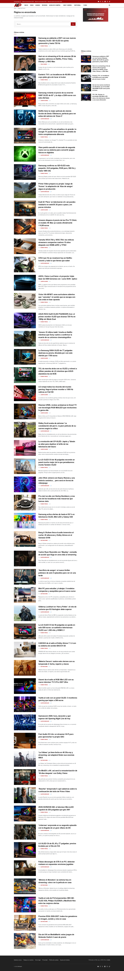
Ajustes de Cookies (65, 960)
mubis (108, 960)
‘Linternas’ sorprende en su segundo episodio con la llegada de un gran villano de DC (57, 826)
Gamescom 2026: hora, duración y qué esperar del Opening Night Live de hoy (54, 717)
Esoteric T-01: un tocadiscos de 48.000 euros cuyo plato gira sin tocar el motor (57, 75)
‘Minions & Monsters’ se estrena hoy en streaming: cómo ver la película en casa (54, 881)
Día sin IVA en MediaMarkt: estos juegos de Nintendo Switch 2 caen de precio (56, 935)
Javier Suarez (44, 100)
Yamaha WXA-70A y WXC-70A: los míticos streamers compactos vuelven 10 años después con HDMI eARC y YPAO (56, 242)
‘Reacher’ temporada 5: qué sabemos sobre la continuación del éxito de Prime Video (57, 790)
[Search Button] (73, 24)
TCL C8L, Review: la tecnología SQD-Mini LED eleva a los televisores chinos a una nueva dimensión (101, 97)
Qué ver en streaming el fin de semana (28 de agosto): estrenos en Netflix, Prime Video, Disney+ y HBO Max (57, 59)
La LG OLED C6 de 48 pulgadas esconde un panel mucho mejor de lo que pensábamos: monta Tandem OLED (56, 462)
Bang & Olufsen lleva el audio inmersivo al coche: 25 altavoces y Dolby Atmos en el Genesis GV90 (56, 535)
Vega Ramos (44, 64)
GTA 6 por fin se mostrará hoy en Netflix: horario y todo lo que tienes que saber (55, 259)
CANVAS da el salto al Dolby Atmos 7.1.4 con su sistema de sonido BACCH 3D (57, 644)
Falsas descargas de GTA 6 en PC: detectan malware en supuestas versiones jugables (56, 863)
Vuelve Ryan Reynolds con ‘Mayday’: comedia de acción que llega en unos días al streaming (57, 553)
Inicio (26, 5)
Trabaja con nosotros (28, 960)
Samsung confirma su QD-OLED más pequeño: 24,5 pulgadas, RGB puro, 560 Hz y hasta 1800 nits (56, 168)
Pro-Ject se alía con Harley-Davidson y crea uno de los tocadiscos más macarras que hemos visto (56, 499)
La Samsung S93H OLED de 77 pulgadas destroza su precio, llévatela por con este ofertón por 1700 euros (55, 353)
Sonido (37, 5)
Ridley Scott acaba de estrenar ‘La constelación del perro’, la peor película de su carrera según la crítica (57, 426)
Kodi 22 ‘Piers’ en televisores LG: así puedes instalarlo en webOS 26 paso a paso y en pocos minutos (56, 204)
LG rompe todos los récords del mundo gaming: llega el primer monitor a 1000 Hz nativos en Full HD (55, 389)
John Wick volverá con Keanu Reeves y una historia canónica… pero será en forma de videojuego (56, 480)
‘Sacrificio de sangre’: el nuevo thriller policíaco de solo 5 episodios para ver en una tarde (57, 573)
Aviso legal (38, 960)
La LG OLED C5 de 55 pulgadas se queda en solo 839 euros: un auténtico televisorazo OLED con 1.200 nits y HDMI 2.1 (56, 627)
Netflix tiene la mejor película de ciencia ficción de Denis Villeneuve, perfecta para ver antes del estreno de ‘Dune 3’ (57, 113)
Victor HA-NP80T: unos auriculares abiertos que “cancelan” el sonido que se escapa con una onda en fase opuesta (56, 297)
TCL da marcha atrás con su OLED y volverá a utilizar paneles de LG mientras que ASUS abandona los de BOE (57, 371)
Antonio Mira (44, 540)
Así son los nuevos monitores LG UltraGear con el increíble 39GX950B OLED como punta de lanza (101, 87)
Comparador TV (17, 1)
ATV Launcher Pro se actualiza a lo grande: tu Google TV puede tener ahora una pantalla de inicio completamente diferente (57, 132)
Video (32, 5)
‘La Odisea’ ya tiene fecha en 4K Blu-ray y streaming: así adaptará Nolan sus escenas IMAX (56, 755)
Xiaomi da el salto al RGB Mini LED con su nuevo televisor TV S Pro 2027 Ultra (56, 680)
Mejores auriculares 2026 (41, 1)
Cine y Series (67, 5)
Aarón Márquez (45, 118)
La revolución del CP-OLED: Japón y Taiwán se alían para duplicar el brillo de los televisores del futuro (56, 444)
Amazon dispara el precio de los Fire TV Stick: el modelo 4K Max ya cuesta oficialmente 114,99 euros (57, 223)
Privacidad (44, 960)
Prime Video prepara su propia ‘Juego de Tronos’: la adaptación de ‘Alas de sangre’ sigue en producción (55, 186)
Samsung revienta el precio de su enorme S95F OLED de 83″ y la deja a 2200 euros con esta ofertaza (57, 95)
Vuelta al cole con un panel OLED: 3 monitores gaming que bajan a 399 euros (57, 699)
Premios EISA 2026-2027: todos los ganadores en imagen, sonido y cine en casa (57, 917)
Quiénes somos (18, 960)
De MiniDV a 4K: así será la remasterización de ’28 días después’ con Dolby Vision (57, 771)
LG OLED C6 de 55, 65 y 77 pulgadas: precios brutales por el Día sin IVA (57, 844)
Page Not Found (21, 8)
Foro (85, 5)
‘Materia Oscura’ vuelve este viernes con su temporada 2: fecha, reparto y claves (56, 662)
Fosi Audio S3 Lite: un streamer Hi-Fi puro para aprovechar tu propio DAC (55, 735)
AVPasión (20, 966)
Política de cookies (53, 960)
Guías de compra (54, 5)
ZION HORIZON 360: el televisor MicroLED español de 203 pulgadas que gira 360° (56, 808)
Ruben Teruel (44, 46)
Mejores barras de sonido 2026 (55, 1)
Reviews (44, 5)
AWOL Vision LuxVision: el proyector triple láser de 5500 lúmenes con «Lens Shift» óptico (57, 277)
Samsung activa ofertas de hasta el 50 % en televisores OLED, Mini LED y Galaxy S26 (56, 515)
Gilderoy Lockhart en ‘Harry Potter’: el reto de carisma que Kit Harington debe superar (57, 608)
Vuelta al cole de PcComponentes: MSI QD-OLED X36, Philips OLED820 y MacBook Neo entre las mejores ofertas (57, 901)
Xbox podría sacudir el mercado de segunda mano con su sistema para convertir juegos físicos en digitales (56, 150)
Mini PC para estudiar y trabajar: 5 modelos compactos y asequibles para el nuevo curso (57, 589)
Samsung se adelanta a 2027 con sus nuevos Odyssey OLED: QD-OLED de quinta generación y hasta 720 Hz (57, 41)
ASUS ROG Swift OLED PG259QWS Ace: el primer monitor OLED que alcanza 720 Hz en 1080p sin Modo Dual (56, 316)
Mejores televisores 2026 (28, 1)
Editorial (77, 5)
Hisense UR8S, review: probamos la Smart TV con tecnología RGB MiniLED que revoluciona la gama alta (57, 407)
